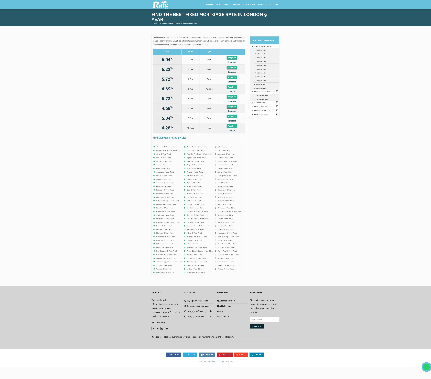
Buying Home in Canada (197, 301)
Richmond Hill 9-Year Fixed (166, 254)
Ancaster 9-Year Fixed (164, 165)
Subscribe (257, 326)
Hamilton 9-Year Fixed (195, 222)
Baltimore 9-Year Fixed (165, 193)
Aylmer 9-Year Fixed (194, 183)
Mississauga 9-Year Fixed (227, 233)
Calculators (259, 103)
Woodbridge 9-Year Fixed (165, 272)
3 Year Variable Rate (261, 95)
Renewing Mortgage (262, 111)
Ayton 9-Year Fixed (163, 186)
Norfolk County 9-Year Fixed (228, 237)
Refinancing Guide (260, 115)
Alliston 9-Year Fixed (225, 158)
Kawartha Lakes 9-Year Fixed (198, 226)
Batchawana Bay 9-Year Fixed (167, 201)
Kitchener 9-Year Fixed (195, 229)
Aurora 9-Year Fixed (225, 179)
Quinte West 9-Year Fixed (227, 251)
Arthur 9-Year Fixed (225, 172)
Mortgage (223, 4)
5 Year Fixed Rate (260, 65)
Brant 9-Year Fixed (225, 204)
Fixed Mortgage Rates (262, 46)
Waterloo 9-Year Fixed (226, 265)
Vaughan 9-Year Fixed (195, 265)
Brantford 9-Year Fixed (164, 208)
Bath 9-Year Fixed (194, 201)
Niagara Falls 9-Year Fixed (197, 237)
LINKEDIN (258, 355)
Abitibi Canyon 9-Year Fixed (197, 147)
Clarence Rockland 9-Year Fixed (230, 211)
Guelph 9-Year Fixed (225, 219)
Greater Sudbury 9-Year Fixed (198, 219)
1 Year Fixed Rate (260, 50)
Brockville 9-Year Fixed (195, 208)
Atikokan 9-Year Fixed (195, 175)
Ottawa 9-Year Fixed (194, 244)
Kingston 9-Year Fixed (164, 229)
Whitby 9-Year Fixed (194, 269)
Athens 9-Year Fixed (164, 175)
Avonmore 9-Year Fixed (165, 183)
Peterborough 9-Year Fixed (197, 247)
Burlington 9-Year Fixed (226, 208)
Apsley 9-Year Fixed (225, 165)
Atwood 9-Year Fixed (164, 179)
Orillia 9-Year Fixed (225, 240)
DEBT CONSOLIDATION (245, 4)
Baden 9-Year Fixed (225, 186)
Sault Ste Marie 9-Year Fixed (228, 254)
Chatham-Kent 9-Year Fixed (197, 211)
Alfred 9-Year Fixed (163, 158)
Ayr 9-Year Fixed (224, 183)
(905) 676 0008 (158, 322)
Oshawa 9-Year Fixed (164, 244)
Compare (232, 62)
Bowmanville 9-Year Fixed (166, 204)
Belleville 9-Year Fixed (226, 201)
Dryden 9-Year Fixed (225, 215)
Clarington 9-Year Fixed (165, 215)
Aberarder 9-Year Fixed (165, 147)
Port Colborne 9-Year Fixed (166, 251)
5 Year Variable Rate (261, 99)
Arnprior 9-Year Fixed (195, 172)
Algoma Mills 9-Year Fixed (196, 158)
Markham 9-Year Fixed (165, 233)
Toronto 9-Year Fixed (164, 265)
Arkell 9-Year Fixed (194, 168)
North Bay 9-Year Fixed (165, 240)
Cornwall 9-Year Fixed (195, 215)
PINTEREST (225, 355)
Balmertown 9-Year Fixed (227, 190)
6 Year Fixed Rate (260, 69)
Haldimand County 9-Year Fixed (168, 222)
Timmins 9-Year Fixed (226, 262)
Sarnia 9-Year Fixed (194, 254)
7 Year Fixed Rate (260, 73)
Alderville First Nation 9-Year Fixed (199, 154)
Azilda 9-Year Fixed (194, 186)
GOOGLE (242, 355)
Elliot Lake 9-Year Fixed (165, 219)
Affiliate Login (225, 306)
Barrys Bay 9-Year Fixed (165, 197)
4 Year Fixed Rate (260, 61)
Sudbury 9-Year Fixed (226, 258)
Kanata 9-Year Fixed (164, 226)
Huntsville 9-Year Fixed (226, 222)
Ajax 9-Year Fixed (224, 150)
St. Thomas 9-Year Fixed (196, 258)
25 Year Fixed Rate (260, 88)
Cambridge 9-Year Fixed (165, 211)
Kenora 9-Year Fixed (225, 226)
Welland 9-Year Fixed (164, 269)
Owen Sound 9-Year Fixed (227, 244)
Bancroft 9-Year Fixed (195, 193)
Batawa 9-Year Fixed (225, 197)
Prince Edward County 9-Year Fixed (200, 251)
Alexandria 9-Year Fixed (226, 154)
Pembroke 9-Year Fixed (165, 247)
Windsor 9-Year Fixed (226, 269)
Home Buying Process (262, 107)
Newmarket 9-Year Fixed (165, 237)
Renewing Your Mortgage (198, 306)
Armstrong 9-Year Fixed (165, 172)
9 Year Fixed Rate (260, 80)
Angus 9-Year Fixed (194, 165)
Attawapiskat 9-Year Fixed (227, 175)
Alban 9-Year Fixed (163, 154)
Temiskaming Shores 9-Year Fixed (169, 262)
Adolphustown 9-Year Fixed (166, 150)
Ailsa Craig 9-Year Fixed (196, 150)
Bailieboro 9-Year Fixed (165, 190)
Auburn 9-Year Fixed (194, 179)
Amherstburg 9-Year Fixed (227, 161)
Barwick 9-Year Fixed (195, 197)
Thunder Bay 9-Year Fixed (197, 262)
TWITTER (191, 355)
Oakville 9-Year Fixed (195, 240)
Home (210, 4)
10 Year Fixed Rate (260, 84)
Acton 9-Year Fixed (225, 147)
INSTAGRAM (208, 355)
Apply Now (232, 58)
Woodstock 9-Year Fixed (196, 272)
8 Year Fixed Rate (260, 77)
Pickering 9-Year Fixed (226, 247)
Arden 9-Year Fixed (163, 168)
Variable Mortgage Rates (264, 92)
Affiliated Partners (227, 301)
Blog (260, 4)
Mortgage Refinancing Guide (199, 311)
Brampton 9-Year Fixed (195, 204)
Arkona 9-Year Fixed (225, 168)
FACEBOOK (174, 355)
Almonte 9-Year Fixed (164, 161)
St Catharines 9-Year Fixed (166, 258)
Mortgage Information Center (200, 316)
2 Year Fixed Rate (260, 54)
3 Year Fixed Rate (260, 58)
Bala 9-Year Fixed (194, 190)
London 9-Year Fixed (225, 229)
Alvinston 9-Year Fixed (195, 161)
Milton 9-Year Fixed (194, 233)
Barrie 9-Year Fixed (225, 193)
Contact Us (272, 4)
